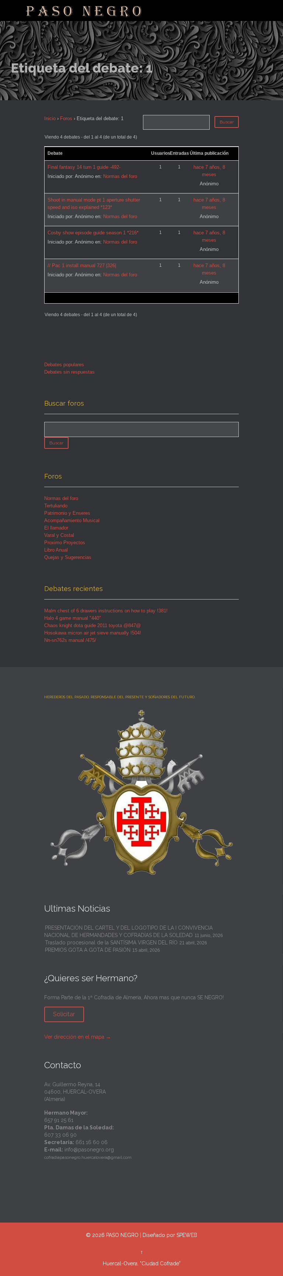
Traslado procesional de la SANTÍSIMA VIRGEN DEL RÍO (111, 942)
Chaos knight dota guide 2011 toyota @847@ (92, 625)
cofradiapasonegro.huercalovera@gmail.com (88, 1157)
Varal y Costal (59, 535)
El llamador (56, 528)
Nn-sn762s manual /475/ (70, 640)
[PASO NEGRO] (84, 10)
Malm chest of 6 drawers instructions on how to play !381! (106, 610)
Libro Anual (56, 550)
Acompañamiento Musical (71, 520)
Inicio (50, 118)
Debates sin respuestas (69, 372)
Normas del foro (120, 176)
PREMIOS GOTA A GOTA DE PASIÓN (87, 950)
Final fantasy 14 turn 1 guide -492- (84, 167)
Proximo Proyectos (64, 542)
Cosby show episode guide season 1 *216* (93, 232)
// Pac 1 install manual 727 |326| (82, 265)
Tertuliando (55, 505)
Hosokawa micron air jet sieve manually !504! (92, 633)
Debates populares (64, 364)
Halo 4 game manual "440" (72, 618)
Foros (66, 118)
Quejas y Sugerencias (67, 557)
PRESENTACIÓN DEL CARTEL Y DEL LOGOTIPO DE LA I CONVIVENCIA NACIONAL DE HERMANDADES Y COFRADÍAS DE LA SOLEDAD (128, 931)
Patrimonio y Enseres (67, 513)
